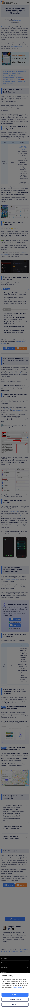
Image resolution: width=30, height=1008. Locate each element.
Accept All (15, 994)
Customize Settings (15, 999)
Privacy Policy (17, 987)
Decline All (15, 1004)
